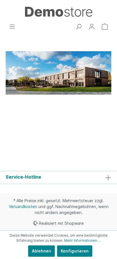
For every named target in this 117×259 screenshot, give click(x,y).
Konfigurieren (75, 251)
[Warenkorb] (104, 26)
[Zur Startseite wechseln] (58, 12)
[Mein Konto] (91, 26)
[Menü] (12, 26)
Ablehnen (41, 251)
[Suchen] (78, 26)
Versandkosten (23, 206)
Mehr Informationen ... (82, 240)
